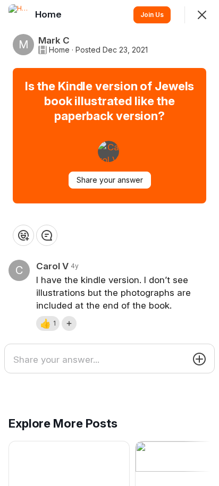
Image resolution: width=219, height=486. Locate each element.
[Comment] (46, 235)
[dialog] (109, 243)
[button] (48, 323)
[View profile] (19, 14)
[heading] (49, 14)
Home (59, 50)
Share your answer (110, 179)
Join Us (152, 15)
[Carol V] (108, 151)
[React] (23, 235)
